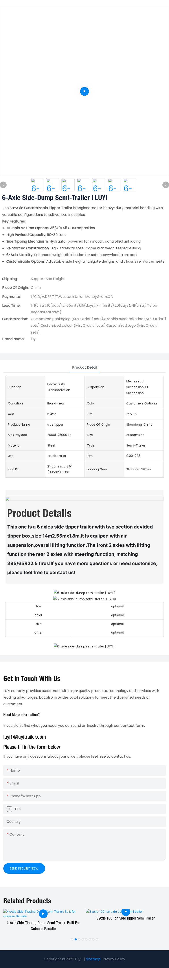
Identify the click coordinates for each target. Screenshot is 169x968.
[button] (72, 939)
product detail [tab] (84, 367)
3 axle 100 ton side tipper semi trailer (126, 918)
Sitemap (93, 959)
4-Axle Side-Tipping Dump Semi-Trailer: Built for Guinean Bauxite (43, 926)
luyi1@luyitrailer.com (24, 737)
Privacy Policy (113, 959)
